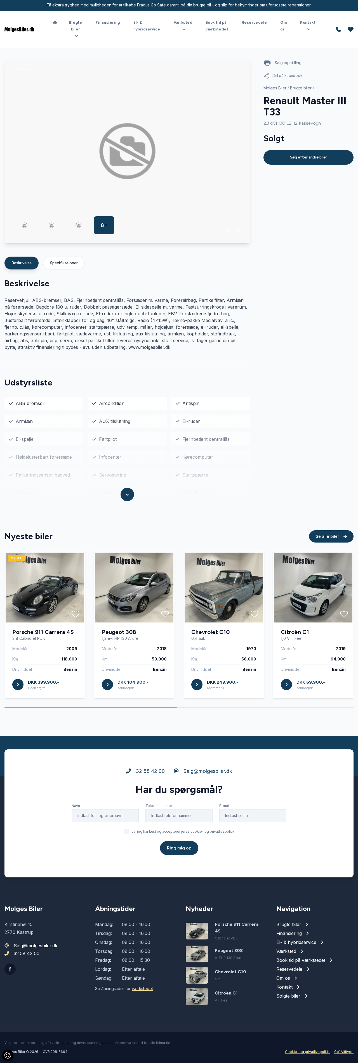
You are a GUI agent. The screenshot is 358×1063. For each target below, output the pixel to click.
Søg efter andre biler (308, 157)
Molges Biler (274, 88)
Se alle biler (328, 536)
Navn (76, 806)
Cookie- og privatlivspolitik (307, 1052)
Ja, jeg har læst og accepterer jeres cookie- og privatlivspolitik (183, 831)
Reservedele (254, 22)
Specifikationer (64, 263)
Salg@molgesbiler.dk (207, 771)
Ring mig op (179, 848)
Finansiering (108, 22)
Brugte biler (301, 88)
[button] (227, 230)
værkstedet (142, 988)
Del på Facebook (287, 75)
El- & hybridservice (146, 25)
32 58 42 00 (149, 771)
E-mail (224, 806)
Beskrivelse (21, 263)
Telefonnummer (158, 806)
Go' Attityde (344, 1052)
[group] (127, 151)
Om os (283, 25)
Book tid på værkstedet (217, 25)
